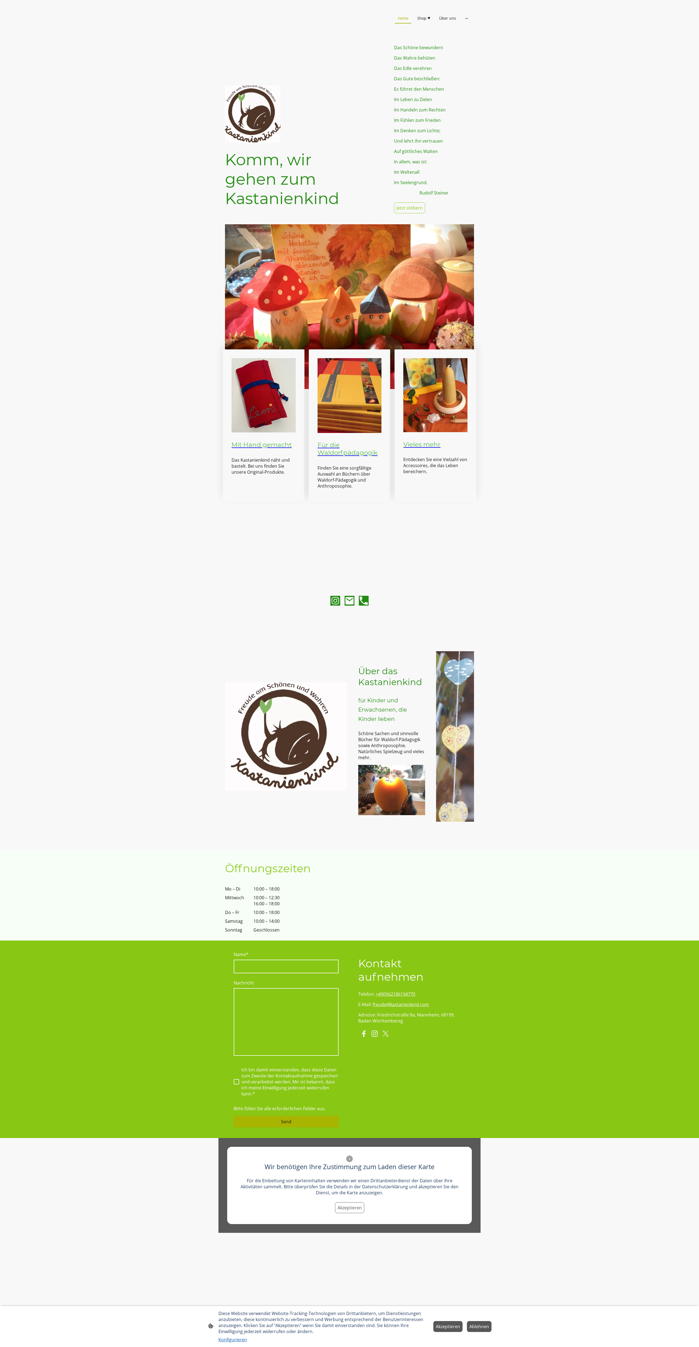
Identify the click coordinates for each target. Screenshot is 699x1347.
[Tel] (364, 601)
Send (286, 1122)
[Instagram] (335, 601)
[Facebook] (363, 1033)
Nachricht (244, 983)
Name (241, 954)
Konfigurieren (232, 1340)
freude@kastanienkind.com (401, 1004)
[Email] (349, 601)
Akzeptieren (349, 1208)
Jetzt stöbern (409, 208)
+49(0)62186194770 (395, 994)
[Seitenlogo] (265, 29)
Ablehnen (479, 1327)
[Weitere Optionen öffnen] (466, 18)
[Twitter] (385, 1033)
